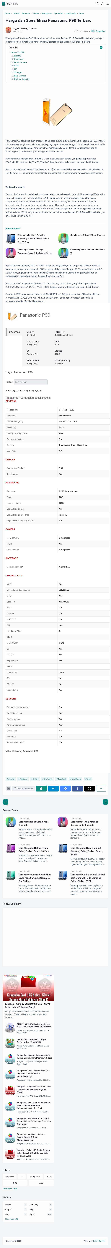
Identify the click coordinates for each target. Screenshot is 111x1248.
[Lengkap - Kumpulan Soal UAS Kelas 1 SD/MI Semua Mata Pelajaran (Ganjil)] (28, 1000)
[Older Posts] (5, 802)
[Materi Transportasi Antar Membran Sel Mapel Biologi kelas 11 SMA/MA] (10, 1032)
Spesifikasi (62, 779)
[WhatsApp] (41, 788)
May (7, 1214)
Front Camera (20, 62)
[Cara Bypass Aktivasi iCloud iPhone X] (63, 243)
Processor (19, 59)
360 (15, 1183)
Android (11, 779)
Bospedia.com (99, 1241)
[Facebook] (77, 788)
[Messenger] (65, 788)
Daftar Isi (13, 47)
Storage (18, 72)
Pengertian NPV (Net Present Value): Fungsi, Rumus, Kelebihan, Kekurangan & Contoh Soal (33, 1105)
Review (35, 779)
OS (15, 69)
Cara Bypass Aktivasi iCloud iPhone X (87, 235)
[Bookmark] (8, 789)
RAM (16, 65)
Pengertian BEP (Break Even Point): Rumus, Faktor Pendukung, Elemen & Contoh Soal (34, 1121)
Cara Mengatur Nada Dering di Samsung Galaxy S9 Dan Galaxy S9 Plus (87, 851)
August (8, 1209)
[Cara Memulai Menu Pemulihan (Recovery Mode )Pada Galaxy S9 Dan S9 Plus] (11, 243)
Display (17, 56)
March (8, 1205)
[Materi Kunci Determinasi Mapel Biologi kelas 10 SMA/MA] (10, 1047)
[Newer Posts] (105, 802)
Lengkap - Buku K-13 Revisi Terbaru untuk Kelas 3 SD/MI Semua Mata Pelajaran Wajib (33, 1153)
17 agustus (35, 1176)
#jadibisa (9, 1176)
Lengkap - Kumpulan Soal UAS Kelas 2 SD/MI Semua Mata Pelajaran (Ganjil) (34, 1089)
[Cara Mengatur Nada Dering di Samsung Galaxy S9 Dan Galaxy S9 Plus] (63, 853)
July (31, 1209)
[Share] (101, 788)
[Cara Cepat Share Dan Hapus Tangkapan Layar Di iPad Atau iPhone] (11, 257)
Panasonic (23, 779)
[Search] (102, 3)
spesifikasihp (76, 779)
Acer (41, 1183)
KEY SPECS (14, 332)
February (34, 1205)
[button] (97, 31)
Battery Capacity (22, 79)
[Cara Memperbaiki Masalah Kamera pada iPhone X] (63, 826)
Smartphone (48, 779)
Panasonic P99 (17, 52)
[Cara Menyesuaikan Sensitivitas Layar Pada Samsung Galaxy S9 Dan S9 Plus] (11, 879)
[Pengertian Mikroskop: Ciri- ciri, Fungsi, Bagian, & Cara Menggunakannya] (10, 1142)
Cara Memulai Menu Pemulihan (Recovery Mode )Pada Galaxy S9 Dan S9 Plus (33, 238)
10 (21, 1176)
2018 (49, 1176)
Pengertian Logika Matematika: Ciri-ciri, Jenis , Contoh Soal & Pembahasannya (33, 1073)
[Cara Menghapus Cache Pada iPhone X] (63, 257)
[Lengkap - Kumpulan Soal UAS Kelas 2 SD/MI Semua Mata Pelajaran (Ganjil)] (10, 1094)
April (32, 1214)
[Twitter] (89, 788)
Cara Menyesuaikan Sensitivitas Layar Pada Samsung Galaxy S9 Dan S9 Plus (35, 878)
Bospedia (10, 4)
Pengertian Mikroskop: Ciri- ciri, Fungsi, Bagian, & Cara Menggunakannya (31, 1137)
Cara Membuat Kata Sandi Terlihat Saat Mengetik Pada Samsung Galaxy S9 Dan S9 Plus (88, 878)
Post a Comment (25, 788)
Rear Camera (20, 76)
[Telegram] (53, 788)
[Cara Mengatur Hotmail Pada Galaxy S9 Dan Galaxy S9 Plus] (11, 853)
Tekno (88, 779)
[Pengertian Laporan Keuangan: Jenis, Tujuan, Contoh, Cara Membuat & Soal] (10, 1063)
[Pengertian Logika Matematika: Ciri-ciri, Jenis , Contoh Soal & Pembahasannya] (10, 1079)
